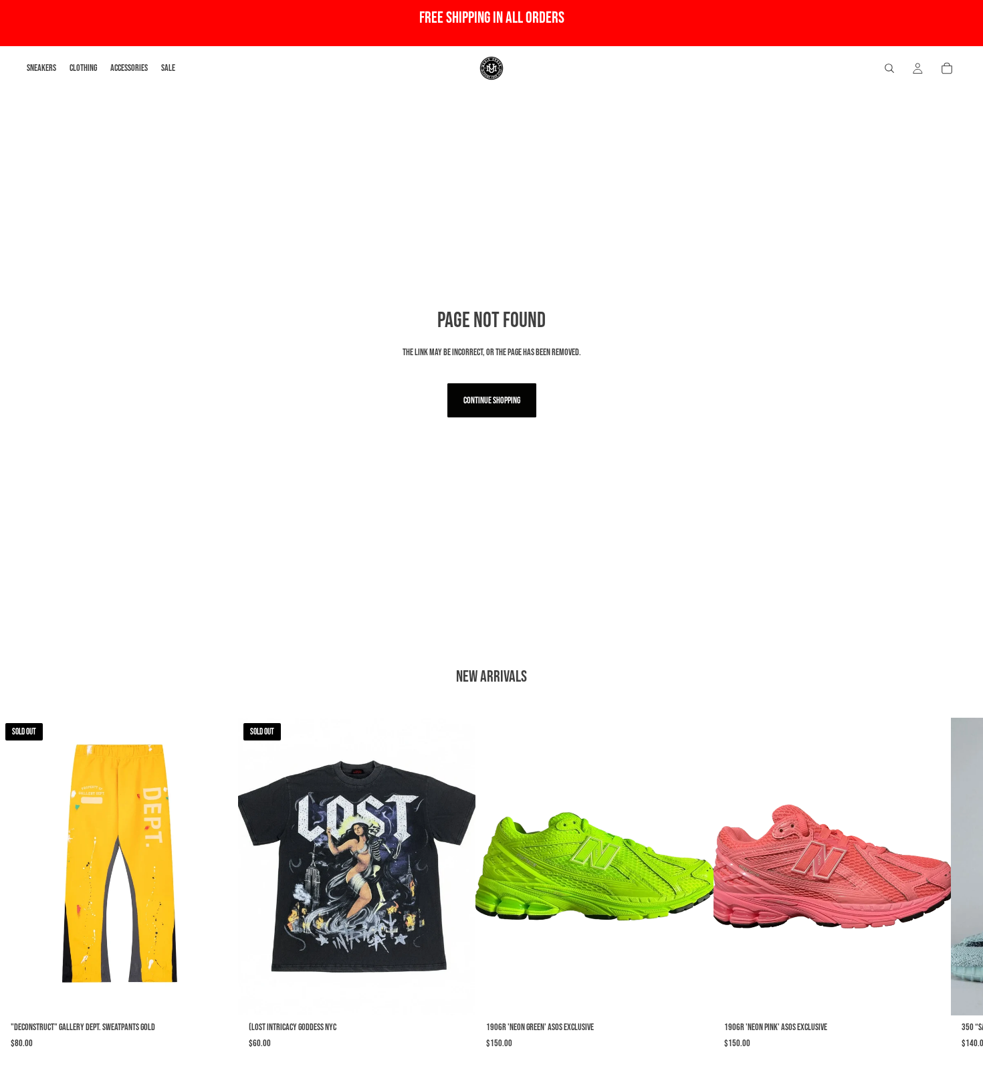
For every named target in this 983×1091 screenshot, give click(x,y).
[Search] (889, 68)
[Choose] (693, 995)
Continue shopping (491, 400)
